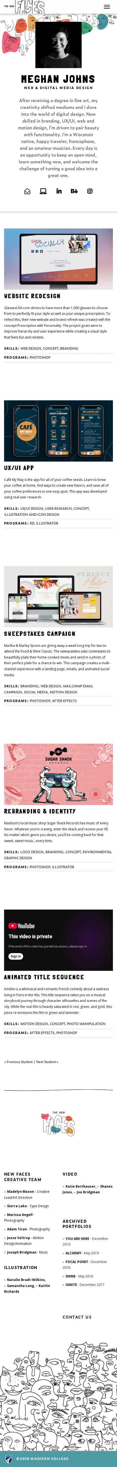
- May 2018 (79, 1276)
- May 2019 (82, 1253)
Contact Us (77, 1317)
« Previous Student (18, 1062)
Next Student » (47, 1062)
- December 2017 (85, 1284)
